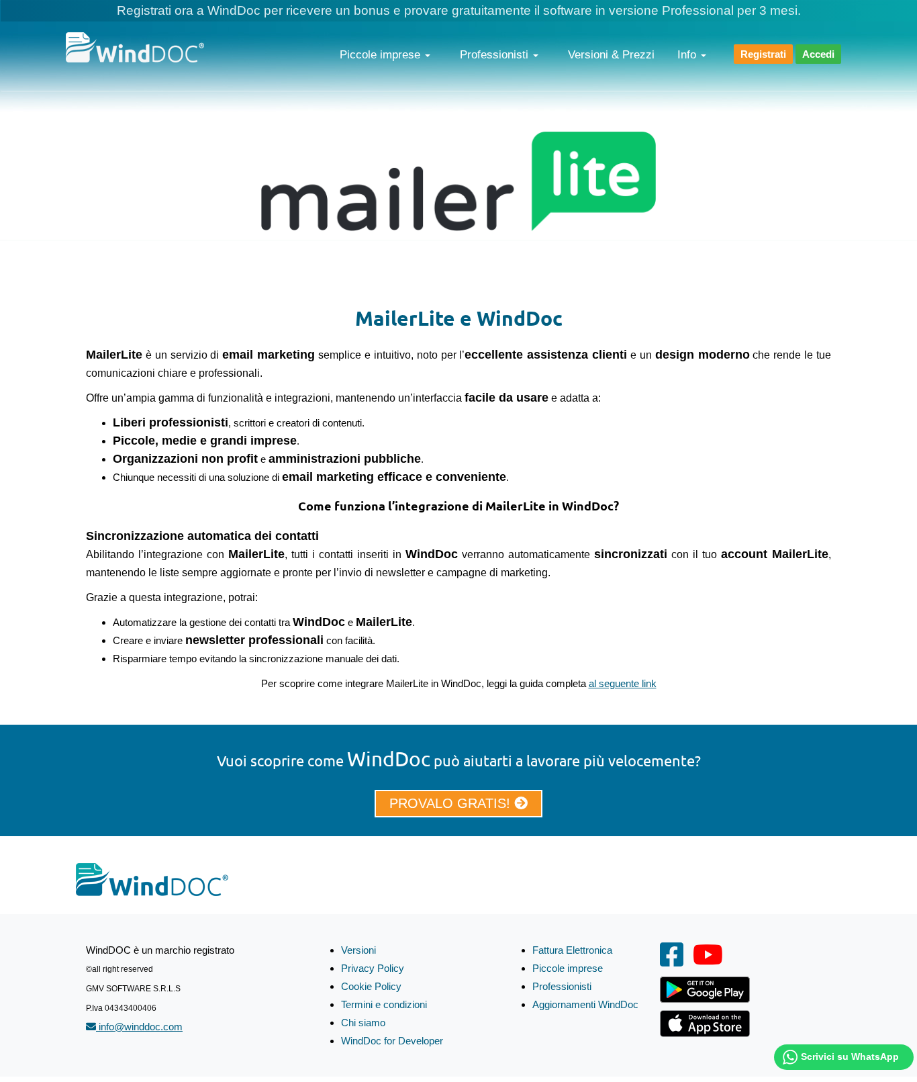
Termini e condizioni (384, 1004)
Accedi (818, 54)
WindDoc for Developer (392, 1040)
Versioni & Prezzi (611, 54)
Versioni (358, 950)
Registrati (763, 54)
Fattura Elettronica (572, 950)
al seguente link (623, 683)
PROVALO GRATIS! (451, 803)
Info (688, 54)
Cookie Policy (371, 986)
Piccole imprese (382, 54)
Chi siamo (363, 1022)
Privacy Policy (372, 968)
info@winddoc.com (139, 1026)
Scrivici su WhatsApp (850, 1057)
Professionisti (496, 54)
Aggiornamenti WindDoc (585, 1004)
